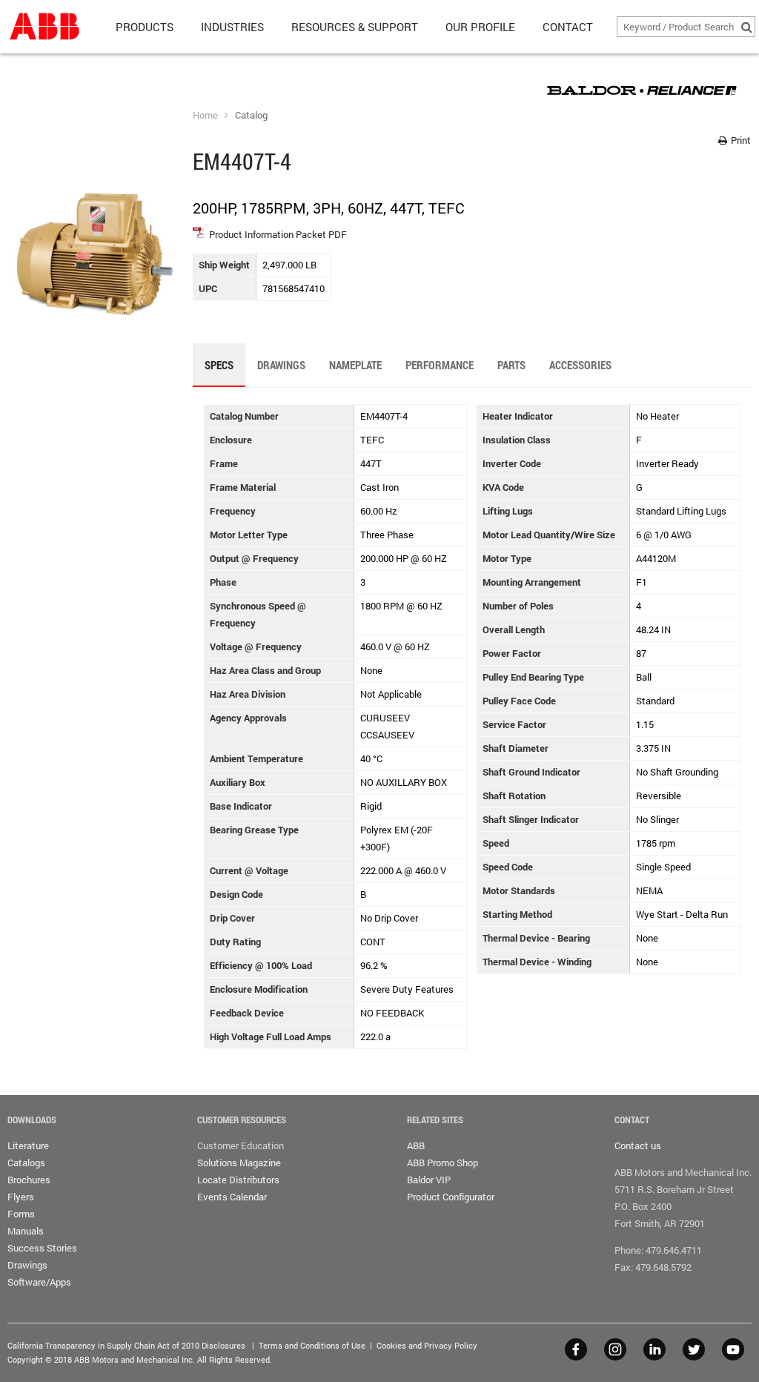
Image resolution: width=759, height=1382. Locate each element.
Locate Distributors (238, 1179)
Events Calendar (232, 1196)
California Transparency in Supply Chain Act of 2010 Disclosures (126, 1345)
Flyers (20, 1196)
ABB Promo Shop (442, 1162)
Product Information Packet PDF (278, 234)
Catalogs (26, 1162)
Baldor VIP (429, 1179)
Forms (21, 1213)
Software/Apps (39, 1282)
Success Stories (42, 1247)
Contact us (637, 1145)
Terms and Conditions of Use (312, 1345)
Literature (28, 1145)
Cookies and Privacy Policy (427, 1345)
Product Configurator (450, 1196)
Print (740, 140)
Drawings (27, 1265)
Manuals (25, 1230)
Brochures (28, 1179)
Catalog (251, 115)
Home (205, 115)
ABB (416, 1145)
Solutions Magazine (239, 1162)
